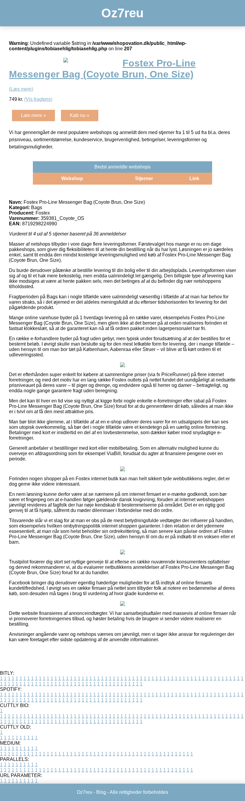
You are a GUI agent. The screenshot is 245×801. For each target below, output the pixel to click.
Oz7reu (122, 13)
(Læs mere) (21, 89)
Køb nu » (79, 115)
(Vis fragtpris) (38, 99)
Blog (101, 792)
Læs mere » (33, 115)
